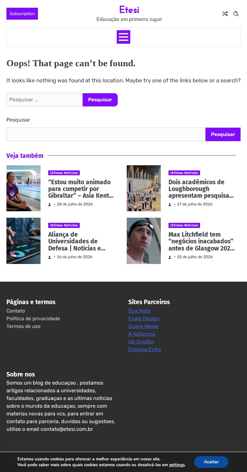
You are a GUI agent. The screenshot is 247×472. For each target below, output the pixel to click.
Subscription (22, 13)
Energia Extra (144, 349)
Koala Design (144, 318)
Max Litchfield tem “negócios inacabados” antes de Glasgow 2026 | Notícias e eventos (201, 241)
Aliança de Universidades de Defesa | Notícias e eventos (74, 241)
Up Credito (141, 342)
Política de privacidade (33, 319)
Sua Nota (139, 311)
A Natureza (141, 334)
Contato (15, 311)
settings (177, 465)
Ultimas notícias (64, 173)
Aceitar (211, 462)
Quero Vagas (143, 326)
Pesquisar (18, 120)
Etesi (129, 9)
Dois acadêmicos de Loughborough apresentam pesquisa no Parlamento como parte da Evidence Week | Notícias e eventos (199, 189)
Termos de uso (23, 326)
